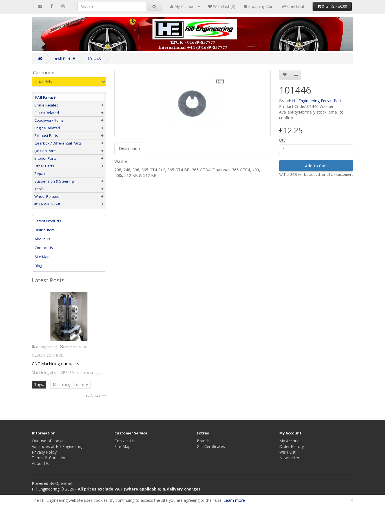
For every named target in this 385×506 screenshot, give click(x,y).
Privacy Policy (44, 452)
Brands (203, 440)
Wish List (287, 452)
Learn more (234, 500)
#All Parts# (65, 58)
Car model (44, 73)
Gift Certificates (211, 446)
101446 (94, 58)
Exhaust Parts (46, 135)
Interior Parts (45, 158)
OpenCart (64, 483)
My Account (290, 440)
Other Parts (44, 165)
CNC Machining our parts (55, 363)
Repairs (41, 173)
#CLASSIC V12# (47, 204)
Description (129, 148)
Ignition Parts (45, 150)
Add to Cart (316, 165)
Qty (282, 140)
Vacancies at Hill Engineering (57, 446)
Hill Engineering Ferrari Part (316, 100)
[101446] (192, 103)
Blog (38, 265)
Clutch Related (46, 112)
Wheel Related (46, 196)
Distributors (45, 229)
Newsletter (289, 457)
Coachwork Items (49, 120)
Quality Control (47, 355)
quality (82, 384)
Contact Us (44, 247)
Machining (62, 384)
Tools (39, 188)
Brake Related (46, 105)
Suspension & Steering (54, 181)
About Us (42, 238)
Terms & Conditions (50, 457)
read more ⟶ (95, 395)
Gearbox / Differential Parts (58, 143)
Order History (291, 446)
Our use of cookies (49, 440)
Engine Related (47, 127)
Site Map (42, 256)
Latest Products (48, 220)
